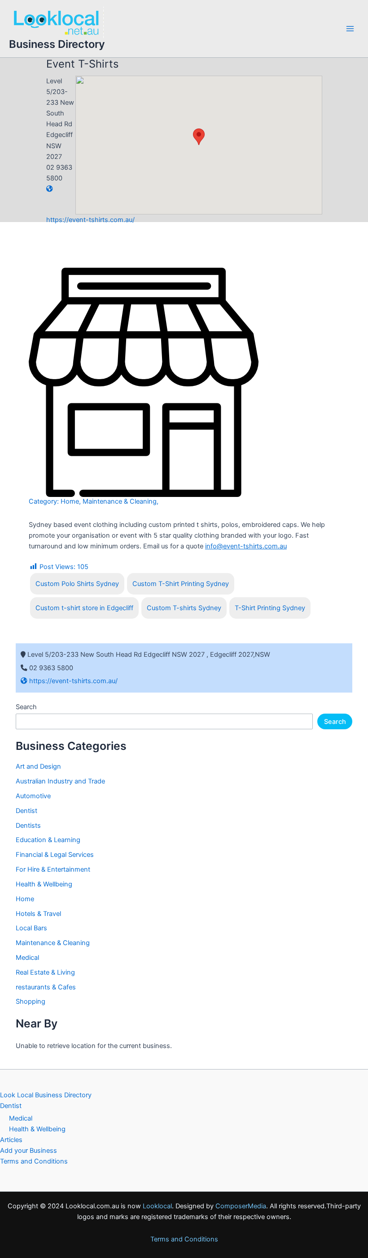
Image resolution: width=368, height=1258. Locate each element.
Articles (11, 1140)
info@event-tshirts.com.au (246, 546)
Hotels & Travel (38, 914)
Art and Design (38, 766)
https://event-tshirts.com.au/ (72, 681)
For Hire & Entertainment (53, 869)
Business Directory (57, 44)
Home (70, 501)
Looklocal (157, 1206)
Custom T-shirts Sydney (184, 608)
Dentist (26, 811)
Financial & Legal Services (55, 855)
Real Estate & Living (45, 972)
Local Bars (31, 928)
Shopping (30, 1001)
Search (26, 707)
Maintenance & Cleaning (120, 501)
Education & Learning (48, 840)
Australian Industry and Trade (60, 781)
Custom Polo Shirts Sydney (77, 584)
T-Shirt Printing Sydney (270, 608)
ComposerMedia (240, 1206)
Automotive (33, 796)
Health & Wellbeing (44, 884)
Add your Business (28, 1151)
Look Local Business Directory (46, 1095)
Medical (27, 958)
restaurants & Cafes (46, 987)
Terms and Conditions (34, 1161)
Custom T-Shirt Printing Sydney (180, 584)
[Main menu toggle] (350, 29)
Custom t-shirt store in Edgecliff (84, 608)
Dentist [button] (11, 1106)
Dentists (28, 826)
